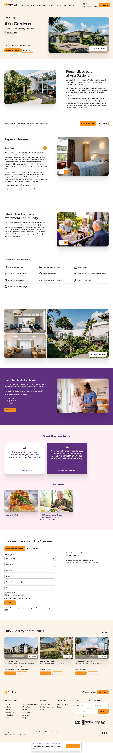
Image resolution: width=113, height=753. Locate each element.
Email (8, 576)
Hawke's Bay (8, 715)
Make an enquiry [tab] (32, 549)
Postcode (9, 588)
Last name (9, 570)
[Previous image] (61, 172)
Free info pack (10, 673)
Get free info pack (12, 50)
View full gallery (99, 49)
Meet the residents (42, 124)
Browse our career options (88, 563)
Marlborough (26, 712)
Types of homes (9, 124)
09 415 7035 (22, 46)
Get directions (12, 32)
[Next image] (66, 172)
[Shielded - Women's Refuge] (107, 733)
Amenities (30, 124)
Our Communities (10, 701)
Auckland (7, 707)
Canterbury (26, 715)
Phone (8, 582)
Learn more (37, 748)
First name (9, 564)
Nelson (24, 710)
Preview (33, 656)
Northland (7, 704)
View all (104, 632)
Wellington (26, 707)
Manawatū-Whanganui (30, 704)
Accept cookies (72, 746)
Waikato (7, 710)
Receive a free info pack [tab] (14, 549)
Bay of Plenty (9, 712)
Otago (24, 718)
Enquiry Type (8, 555)
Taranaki (7, 718)
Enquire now (27, 50)
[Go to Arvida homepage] (10, 5)
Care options (21, 124)
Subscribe (103, 711)
